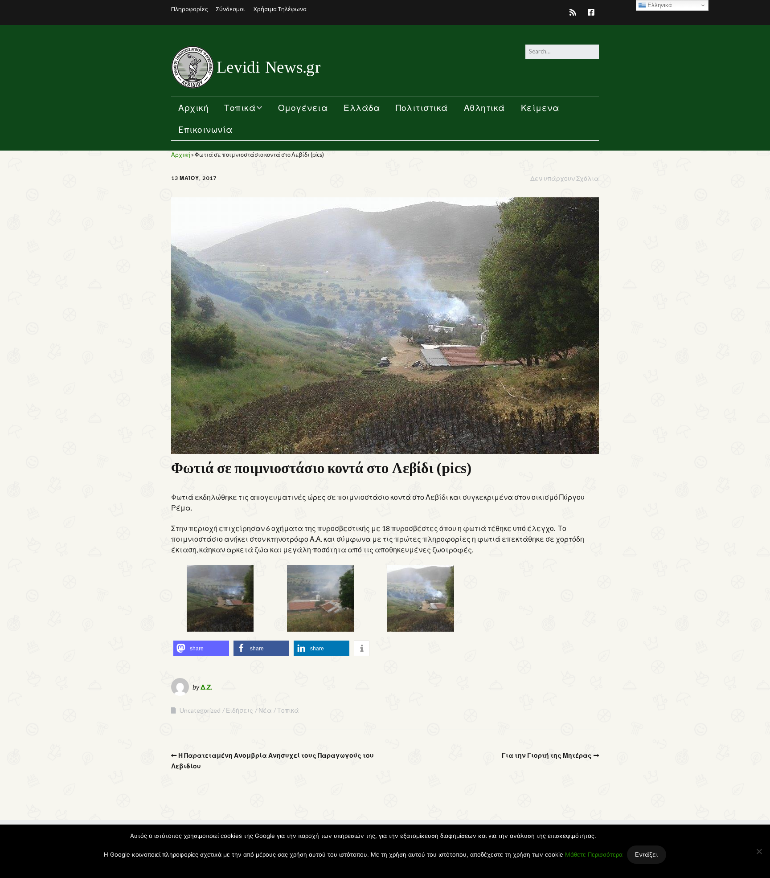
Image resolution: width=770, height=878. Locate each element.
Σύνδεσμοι (230, 9)
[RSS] (575, 12)
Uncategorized (200, 710)
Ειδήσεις (239, 710)
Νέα (265, 710)
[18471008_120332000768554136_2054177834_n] (320, 629)
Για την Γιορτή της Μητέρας (547, 755)
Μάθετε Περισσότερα (594, 854)
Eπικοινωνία (205, 129)
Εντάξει (646, 854)
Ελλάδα (362, 107)
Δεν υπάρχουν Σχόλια (564, 178)
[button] (201, 648)
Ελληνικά (659, 5)
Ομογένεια (303, 107)
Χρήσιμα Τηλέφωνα (280, 9)
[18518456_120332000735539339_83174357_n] (420, 629)
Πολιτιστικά (422, 107)
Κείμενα (540, 107)
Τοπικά (240, 107)
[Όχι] (758, 851)
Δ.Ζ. (206, 687)
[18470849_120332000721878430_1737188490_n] (220, 629)
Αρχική (193, 107)
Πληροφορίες (189, 9)
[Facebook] (591, 12)
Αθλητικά (484, 107)
